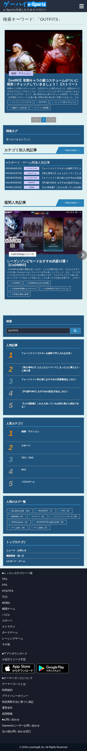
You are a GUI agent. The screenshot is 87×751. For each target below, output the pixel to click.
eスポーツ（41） (39, 516)
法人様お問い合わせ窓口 (16, 731)
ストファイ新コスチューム (65, 102)
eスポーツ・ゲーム (15, 561)
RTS (23, 469)
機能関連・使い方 (15, 556)
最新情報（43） (17, 516)
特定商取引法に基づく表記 (18, 701)
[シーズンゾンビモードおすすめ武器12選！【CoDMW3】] (43, 232)
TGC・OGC (27, 457)
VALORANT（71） (46, 511)
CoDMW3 (16, 283)
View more (71, 150)
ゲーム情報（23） (41, 528)
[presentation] (82, 255)
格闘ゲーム (8, 608)
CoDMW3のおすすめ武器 (38, 283)
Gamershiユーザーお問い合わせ (21, 725)
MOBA (6, 602)
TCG (4, 596)
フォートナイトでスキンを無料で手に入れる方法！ (47, 353)
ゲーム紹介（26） (18, 528)
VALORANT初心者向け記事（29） (50, 522)
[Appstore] (18, 668)
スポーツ (25, 445)
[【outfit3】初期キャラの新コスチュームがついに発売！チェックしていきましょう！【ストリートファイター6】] (43, 51)
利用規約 (7, 689)
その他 (6, 644)
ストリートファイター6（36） (65, 516)
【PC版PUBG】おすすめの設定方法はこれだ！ (45, 391)
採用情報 (7, 713)
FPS (4, 584)
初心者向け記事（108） (21, 511)
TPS (4, 579)
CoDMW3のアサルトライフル (56, 289)
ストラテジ (8, 626)
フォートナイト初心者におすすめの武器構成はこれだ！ (49, 379)
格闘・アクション (30, 431)
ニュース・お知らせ (16, 550)
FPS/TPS (7, 591)
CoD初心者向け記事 (20, 294)
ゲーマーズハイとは (14, 683)
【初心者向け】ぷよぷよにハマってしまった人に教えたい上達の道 (50, 369)
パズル (6, 614)
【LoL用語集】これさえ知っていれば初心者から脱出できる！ (50, 405)
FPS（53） (66, 511)
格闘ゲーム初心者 (19, 108)
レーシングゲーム (12, 638)
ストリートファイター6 (21, 102)
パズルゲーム (28, 481)
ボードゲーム (10, 632)
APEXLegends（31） (20, 522)
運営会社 (7, 707)
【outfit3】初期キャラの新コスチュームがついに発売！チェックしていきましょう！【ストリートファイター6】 (42, 84)
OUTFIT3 (43, 102)
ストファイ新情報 (41, 108)
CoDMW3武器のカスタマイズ (24, 289)
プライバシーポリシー (15, 695)
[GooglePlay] (52, 668)
